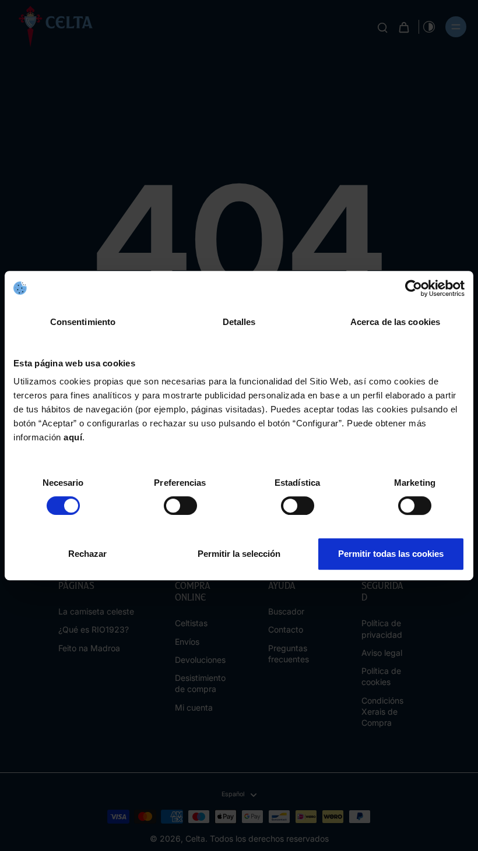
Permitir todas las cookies (391, 554)
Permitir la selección (239, 554)
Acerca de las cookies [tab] (395, 322)
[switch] (180, 505)
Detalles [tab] (239, 322)
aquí (73, 437)
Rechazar (87, 554)
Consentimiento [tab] (82, 322)
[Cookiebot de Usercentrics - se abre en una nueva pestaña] (414, 288)
